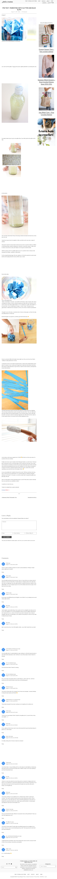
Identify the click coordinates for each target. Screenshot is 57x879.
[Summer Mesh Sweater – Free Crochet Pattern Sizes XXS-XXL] (46, 66)
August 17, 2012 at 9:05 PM (11, 701)
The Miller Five (9, 821)
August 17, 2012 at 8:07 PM (11, 688)
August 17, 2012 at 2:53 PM (11, 650)
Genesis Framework (30, 876)
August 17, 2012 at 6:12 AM (11, 564)
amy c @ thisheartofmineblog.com (12, 836)
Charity (7, 710)
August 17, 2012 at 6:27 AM (11, 594)
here (12, 255)
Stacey (7, 575)
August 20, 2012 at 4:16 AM (11, 763)
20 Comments (24, 11)
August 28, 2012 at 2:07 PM (11, 837)
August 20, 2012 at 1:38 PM (11, 778)
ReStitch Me (8, 686)
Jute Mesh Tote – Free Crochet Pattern (46, 113)
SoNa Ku (7, 592)
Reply (3, 572)
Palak (7, 563)
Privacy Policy (36, 876)
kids (19, 493)
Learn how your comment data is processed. (26, 540)
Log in (46, 876)
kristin (7, 723)
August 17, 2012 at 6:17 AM (11, 577)
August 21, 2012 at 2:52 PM (11, 810)
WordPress (42, 876)
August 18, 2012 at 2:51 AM (11, 712)
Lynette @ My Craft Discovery (12, 648)
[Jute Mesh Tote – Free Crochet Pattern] (46, 98)
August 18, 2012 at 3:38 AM (11, 725)
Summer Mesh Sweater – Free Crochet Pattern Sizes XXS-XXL (46, 82)
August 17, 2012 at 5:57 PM (11, 664)
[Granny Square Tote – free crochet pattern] (46, 35)
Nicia (7, 605)
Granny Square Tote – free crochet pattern (46, 50)
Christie (7, 762)
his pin (14, 66)
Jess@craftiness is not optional (12, 699)
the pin (8, 300)
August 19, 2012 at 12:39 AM (12, 737)
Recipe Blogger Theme (21, 876)
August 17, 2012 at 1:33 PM (11, 607)
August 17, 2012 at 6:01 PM (11, 675)
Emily (7, 792)
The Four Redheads (10, 662)
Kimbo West (8, 736)
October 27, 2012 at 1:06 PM (12, 850)
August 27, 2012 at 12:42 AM (12, 823)
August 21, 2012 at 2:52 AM (11, 793)
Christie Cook (8, 809)
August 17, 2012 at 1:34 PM (11, 624)
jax (6, 776)
